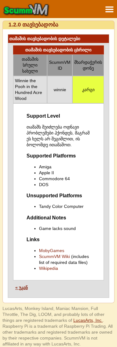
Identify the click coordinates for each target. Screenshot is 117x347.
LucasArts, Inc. (88, 320)
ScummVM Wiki (54, 256)
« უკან (21, 287)
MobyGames (51, 250)
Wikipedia (48, 268)
